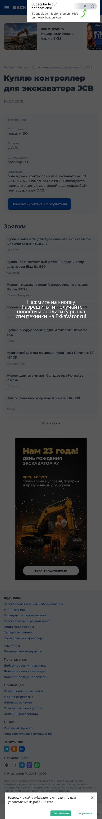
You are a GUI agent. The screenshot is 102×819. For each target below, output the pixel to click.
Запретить (84, 813)
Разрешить (60, 813)
